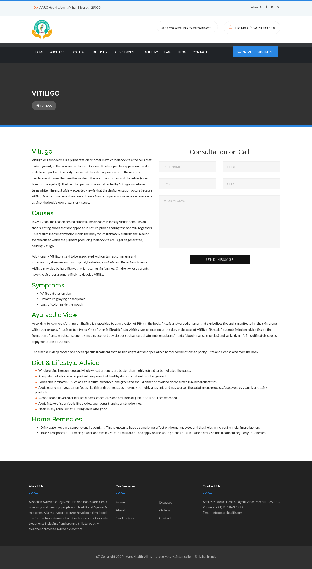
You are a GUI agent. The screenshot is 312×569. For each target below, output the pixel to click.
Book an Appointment (255, 52)
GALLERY (151, 52)
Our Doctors (125, 518)
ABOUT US (57, 52)
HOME (39, 52)
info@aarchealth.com (197, 27)
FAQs (168, 52)
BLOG (182, 52)
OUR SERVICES (125, 52)
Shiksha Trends (205, 556)
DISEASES (100, 52)
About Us (123, 510)
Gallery (164, 510)
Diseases (165, 502)
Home (120, 502)
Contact (165, 518)
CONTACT (200, 52)
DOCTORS (79, 52)
